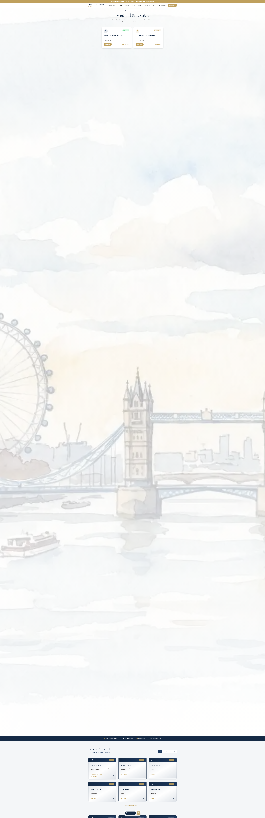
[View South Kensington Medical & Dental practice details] (117, 37)
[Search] (154, 5)
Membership (148, 5)
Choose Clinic (112, 5)
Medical (127, 5)
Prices (133, 5)
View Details (125, 44)
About (140, 5)
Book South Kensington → (117, 1)
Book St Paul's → (141, 1)
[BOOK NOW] (138, 813)
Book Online (172, 5)
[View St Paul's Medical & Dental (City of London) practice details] (148, 37)
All (160, 751)
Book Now (107, 44)
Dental (120, 5)
